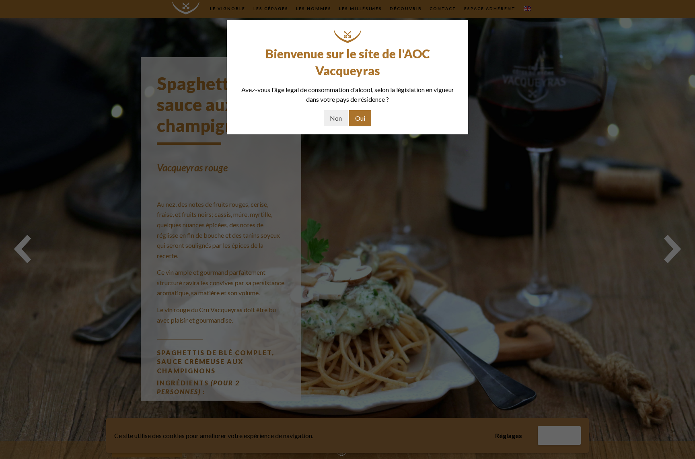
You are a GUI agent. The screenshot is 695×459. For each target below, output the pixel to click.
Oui (360, 118)
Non (336, 118)
